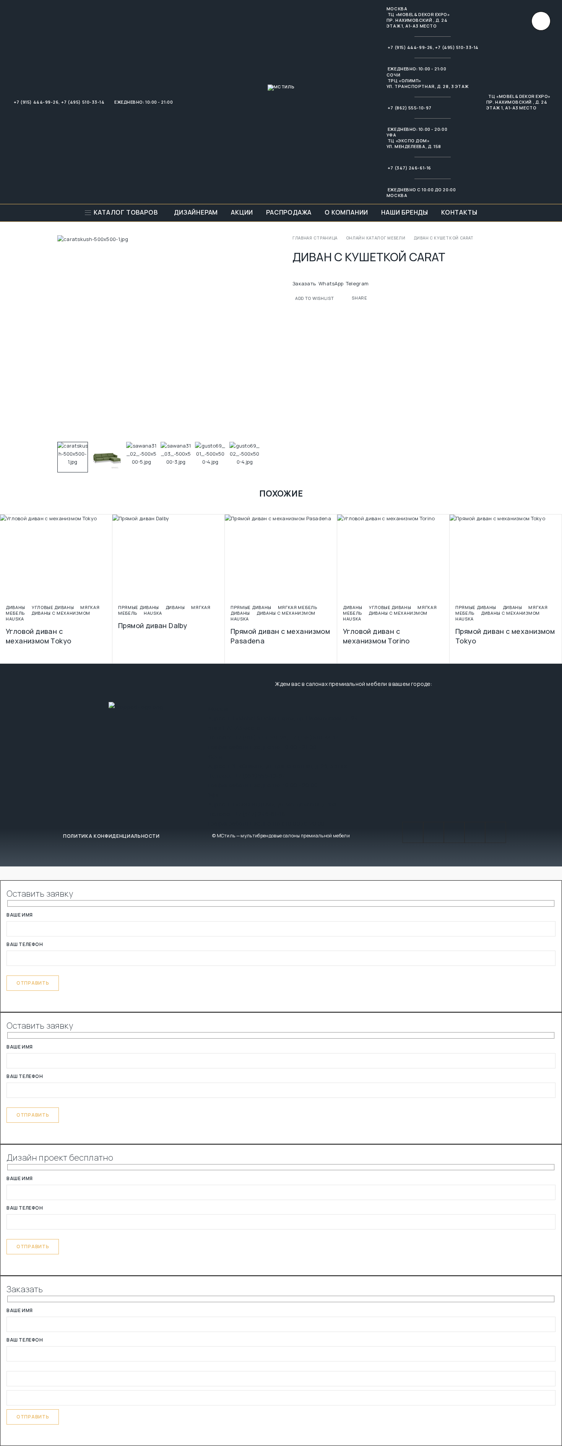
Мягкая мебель (297, 607)
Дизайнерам (196, 213)
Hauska (15, 619)
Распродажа (289, 213)
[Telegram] (454, 832)
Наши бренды (404, 213)
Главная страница (315, 238)
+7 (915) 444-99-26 (36, 102)
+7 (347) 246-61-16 (409, 168)
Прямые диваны (138, 607)
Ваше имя (19, 915)
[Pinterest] (495, 832)
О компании (346, 213)
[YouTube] (413, 832)
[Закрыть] (541, 21)
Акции (242, 213)
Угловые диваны (53, 607)
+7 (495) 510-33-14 (83, 102)
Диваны (15, 607)
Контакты (459, 213)
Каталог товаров (126, 213)
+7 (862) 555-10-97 (410, 108)
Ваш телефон (24, 945)
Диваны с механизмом (60, 613)
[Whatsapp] (475, 832)
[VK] (433, 832)
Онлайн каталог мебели (376, 238)
